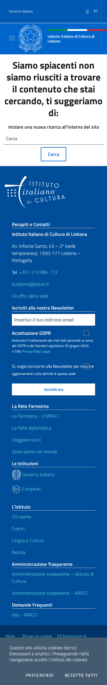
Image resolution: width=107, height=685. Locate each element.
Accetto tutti (81, 675)
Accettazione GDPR (31, 333)
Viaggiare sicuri (26, 439)
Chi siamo (21, 516)
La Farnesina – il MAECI (35, 415)
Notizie (19, 552)
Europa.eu (31, 488)
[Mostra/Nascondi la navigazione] (11, 38)
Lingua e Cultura (28, 540)
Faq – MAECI (24, 614)
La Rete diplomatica (31, 427)
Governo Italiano (21, 11)
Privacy (27, 351)
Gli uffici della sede (30, 295)
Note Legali (42, 351)
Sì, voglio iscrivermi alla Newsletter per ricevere (53, 366)
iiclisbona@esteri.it (30, 284)
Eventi (18, 528)
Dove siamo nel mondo (34, 451)
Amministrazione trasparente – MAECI (50, 592)
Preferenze (40, 675)
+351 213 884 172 (38, 272)
